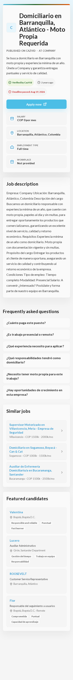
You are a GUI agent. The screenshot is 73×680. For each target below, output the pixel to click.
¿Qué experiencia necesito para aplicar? (35, 346)
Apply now (34, 104)
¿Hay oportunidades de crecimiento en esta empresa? (34, 392)
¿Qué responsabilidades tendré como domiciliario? (33, 360)
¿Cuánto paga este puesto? (26, 323)
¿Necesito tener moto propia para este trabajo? (34, 376)
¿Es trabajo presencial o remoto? (30, 334)
